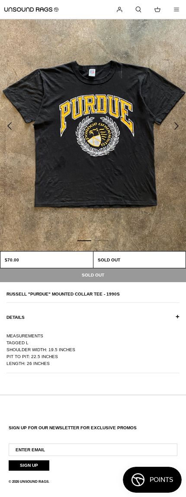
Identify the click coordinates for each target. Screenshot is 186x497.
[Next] (176, 125)
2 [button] (101, 240)
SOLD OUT (109, 260)
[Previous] (9, 125)
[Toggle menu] (176, 9)
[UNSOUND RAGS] (31, 9)
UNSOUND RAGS (34, 482)
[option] (93, 135)
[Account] (119, 9)
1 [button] (84, 240)
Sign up (29, 465)
